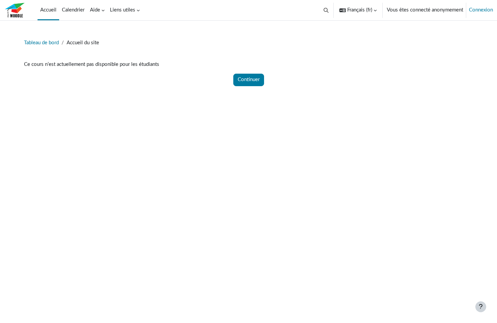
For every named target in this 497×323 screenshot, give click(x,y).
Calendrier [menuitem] (73, 10)
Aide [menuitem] (95, 10)
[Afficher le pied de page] (480, 306)
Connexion (481, 10)
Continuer (249, 79)
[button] (326, 10)
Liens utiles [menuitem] (122, 10)
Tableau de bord (41, 42)
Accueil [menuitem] (48, 10)
